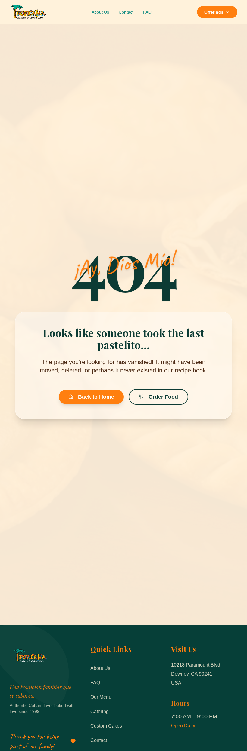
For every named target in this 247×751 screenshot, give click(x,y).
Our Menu (100, 697)
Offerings (214, 12)
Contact (126, 12)
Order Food (163, 397)
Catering (99, 711)
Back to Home (96, 397)
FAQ (147, 12)
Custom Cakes (106, 725)
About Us (100, 12)
